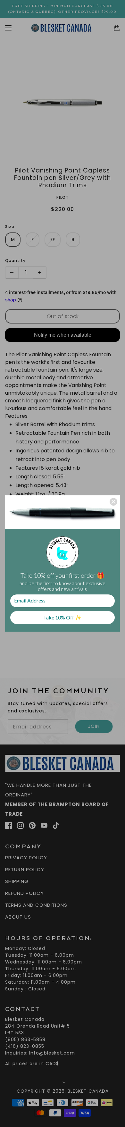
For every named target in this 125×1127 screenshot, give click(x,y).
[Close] (113, 502)
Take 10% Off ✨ (62, 617)
